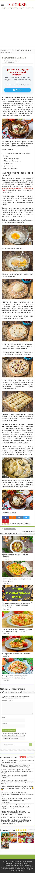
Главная (3, 50)
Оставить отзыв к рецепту (12, 61)
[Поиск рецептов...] (30, 744)
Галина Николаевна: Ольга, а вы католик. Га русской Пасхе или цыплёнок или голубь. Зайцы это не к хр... (16, 806)
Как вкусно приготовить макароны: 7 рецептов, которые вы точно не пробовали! (17, 605)
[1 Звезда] (3, 524)
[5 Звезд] (9, 524)
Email (4, 723)
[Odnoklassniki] (12, 517)
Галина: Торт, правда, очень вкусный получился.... (14, 776)
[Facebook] (5, 517)
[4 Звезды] (7, 524)
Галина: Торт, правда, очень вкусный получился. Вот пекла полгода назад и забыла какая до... (17, 781)
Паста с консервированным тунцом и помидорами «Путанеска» (17, 630)
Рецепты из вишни (10, 528)
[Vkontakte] (19, 517)
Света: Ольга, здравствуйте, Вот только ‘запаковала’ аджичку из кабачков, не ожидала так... (17, 794)
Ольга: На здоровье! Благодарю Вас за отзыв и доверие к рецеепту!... (17, 761)
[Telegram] (26, 517)
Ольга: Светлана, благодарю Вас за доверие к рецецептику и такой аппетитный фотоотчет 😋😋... (17, 788)
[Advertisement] (17, 27)
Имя (4, 717)
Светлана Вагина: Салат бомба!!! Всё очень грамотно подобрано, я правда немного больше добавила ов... (16, 821)
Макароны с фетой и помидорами (16, 654)
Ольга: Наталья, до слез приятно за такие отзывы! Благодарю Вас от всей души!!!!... (15, 766)
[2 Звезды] (4, 524)
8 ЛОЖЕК (17, 4)
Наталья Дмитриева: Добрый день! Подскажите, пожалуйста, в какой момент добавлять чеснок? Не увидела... (15, 812)
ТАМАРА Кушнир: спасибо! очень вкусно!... (15, 817)
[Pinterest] (5, 521)
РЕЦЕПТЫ (11, 50)
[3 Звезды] (6, 524)
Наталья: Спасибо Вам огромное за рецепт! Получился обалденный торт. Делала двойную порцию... (17, 771)
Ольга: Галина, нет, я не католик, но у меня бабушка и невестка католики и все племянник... (16, 800)
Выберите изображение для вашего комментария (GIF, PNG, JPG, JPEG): (14, 734)
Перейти (19, 90)
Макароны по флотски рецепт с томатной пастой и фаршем (15, 677)
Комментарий (7, 700)
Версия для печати (28, 531)
